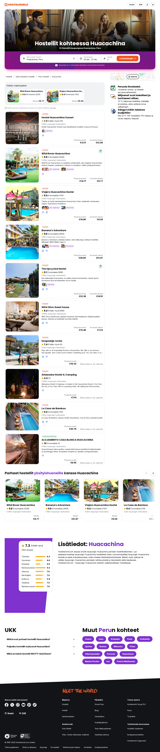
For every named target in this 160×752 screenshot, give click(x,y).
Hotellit (64, 710)
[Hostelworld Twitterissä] (12, 705)
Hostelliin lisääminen (135, 729)
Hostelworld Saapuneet (136, 741)
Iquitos (88, 646)
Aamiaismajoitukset (49, 436)
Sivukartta (88, 747)
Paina (129, 710)
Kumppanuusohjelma (135, 735)
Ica (108, 661)
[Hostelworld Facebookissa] (6, 705)
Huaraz (102, 646)
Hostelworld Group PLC (136, 704)
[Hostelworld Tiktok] (35, 705)
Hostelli (45, 114)
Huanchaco (128, 654)
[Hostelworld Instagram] (18, 705)
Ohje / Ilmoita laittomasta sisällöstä (75, 735)
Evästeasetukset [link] (101, 747)
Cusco (88, 639)
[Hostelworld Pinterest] (29, 705)
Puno (129, 639)
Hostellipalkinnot (101, 723)
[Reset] (74, 58)
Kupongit (43, 747)
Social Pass (99, 704)
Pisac (132, 646)
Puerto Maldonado (126, 661)
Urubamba (145, 639)
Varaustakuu (99, 716)
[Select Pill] (147, 4)
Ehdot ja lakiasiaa (29, 747)
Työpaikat (131, 716)
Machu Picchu (92, 661)
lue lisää (53, 108)
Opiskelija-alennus (102, 735)
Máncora (118, 646)
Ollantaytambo (92, 654)
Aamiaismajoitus (68, 716)
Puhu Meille (66, 729)
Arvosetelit (55, 747)
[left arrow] (146, 473)
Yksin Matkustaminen (103, 729)
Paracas (111, 654)
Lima (101, 639)
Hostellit (65, 704)
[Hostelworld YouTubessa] (23, 705)
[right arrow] (153, 473)
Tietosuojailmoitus (12, 747)
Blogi (97, 710)
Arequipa (115, 639)
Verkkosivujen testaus (71, 747)
